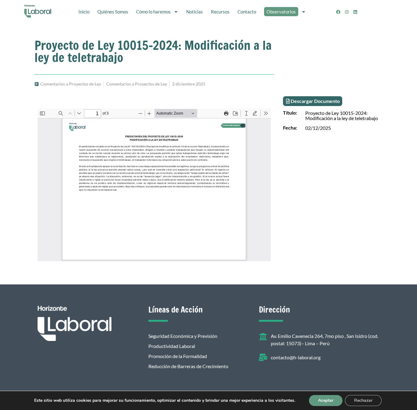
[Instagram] (347, 12)
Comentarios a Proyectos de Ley (70, 83)
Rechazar (363, 400)
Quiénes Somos (112, 11)
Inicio (83, 11)
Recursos (220, 11)
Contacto (247, 11)
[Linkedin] (355, 12)
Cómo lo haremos (153, 11)
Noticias (194, 11)
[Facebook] (338, 12)
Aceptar (325, 400)
